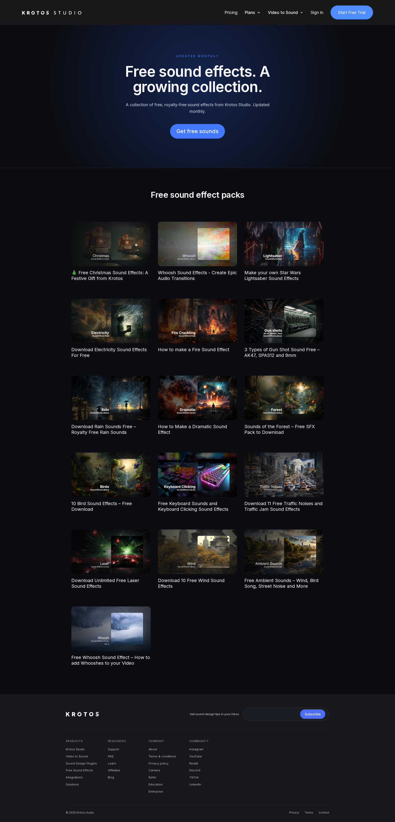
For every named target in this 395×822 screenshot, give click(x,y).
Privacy (294, 812)
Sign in (317, 12)
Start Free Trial (352, 12)
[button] (252, 12)
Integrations (74, 777)
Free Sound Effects (79, 770)
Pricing (231, 12)
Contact (324, 812)
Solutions (72, 784)
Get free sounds (197, 131)
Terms (308, 812)
